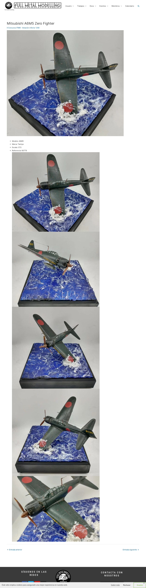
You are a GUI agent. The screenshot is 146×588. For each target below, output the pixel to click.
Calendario (129, 6)
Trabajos (80, 6)
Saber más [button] (115, 585)
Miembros (116, 6)
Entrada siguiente (131, 550)
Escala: (15, 147)
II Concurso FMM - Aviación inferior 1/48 (23, 28)
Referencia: (16, 150)
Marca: (14, 144)
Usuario (68, 6)
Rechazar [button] (126, 585)
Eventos (102, 6)
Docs (92, 6)
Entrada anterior (14, 550)
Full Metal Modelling (9, 9)
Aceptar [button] (140, 585)
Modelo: (15, 141)
